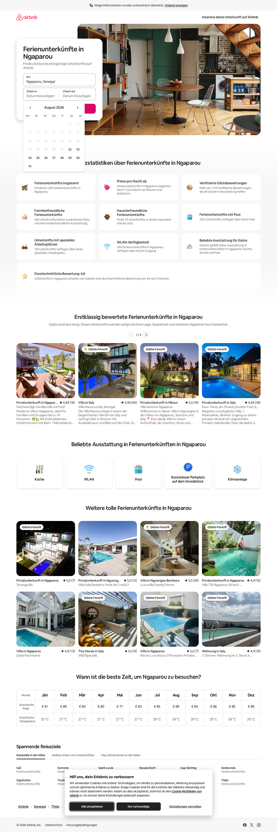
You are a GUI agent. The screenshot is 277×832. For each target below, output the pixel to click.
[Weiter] (146, 335)
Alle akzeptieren (92, 806)
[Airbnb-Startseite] (26, 17)
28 (62, 158)
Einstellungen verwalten (185, 806)
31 (29, 166)
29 (70, 158)
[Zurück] (131, 335)
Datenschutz (54, 825)
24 (30, 158)
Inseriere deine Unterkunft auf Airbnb (230, 17)
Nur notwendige (138, 806)
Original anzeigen (176, 5)
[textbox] (41, 95)
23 (78, 149)
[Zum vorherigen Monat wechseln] (30, 107)
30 (78, 158)
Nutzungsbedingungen (81, 825)
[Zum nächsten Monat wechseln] (77, 107)
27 (54, 158)
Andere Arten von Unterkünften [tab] (73, 755)
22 (70, 149)
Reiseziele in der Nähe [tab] (30, 755)
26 (46, 158)
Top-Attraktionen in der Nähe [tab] (120, 755)
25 (38, 158)
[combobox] (59, 81)
